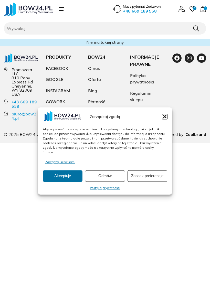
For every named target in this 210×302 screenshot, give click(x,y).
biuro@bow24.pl (24, 116)
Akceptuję (62, 176)
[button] (164, 116)
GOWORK (55, 101)
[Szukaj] (196, 28)
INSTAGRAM (58, 90)
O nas (94, 68)
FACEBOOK (57, 68)
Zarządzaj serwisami (60, 161)
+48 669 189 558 (24, 104)
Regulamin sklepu (140, 96)
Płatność (96, 101)
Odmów (105, 176)
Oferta (94, 79)
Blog (92, 90)
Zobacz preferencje (147, 176)
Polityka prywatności (105, 187)
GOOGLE (54, 79)
